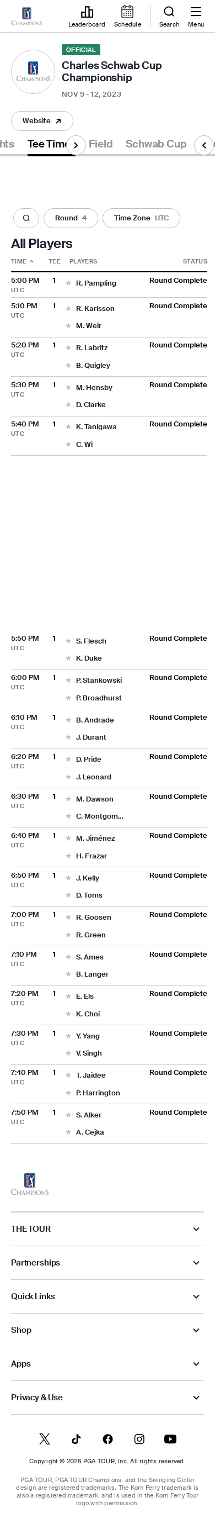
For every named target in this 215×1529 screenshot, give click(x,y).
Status (195, 261)
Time (18, 261)
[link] (26, 16)
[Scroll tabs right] (76, 145)
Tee (55, 261)
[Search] (26, 218)
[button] (42, 121)
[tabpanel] (107, 650)
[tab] (52, 146)
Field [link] (100, 144)
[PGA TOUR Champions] (30, 1184)
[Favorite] (68, 284)
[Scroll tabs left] (204, 145)
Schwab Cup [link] (156, 144)
